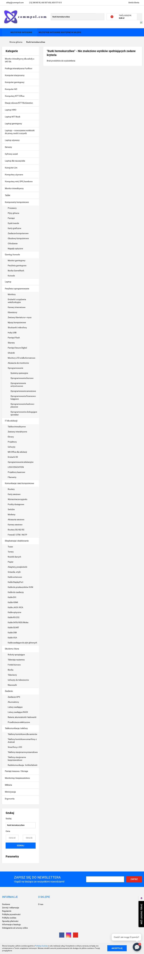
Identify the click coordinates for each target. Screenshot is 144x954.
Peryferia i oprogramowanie (17, 288)
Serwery (8, 147)
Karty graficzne (15, 228)
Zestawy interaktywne (17, 432)
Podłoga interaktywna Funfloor (18, 68)
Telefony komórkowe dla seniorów (22, 734)
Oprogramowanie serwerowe (23, 391)
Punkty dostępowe (16, 504)
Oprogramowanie (15, 368)
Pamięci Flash (14, 338)
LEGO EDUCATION (16, 467)
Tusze (10, 547)
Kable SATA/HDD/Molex (18, 622)
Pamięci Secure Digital (17, 348)
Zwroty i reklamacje (10, 907)
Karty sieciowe (14, 494)
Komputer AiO (11, 89)
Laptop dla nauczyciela (15, 161)
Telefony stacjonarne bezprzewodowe (17, 758)
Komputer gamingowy (14, 82)
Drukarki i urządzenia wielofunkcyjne (17, 300)
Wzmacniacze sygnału (17, 499)
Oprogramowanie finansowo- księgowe (23, 397)
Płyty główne (14, 213)
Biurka (11, 670)
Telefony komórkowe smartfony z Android (22, 740)
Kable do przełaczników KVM (20, 587)
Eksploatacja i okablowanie (17, 541)
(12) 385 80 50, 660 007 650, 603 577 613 (45, 3)
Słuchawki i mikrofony (17, 327)
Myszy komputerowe (17, 322)
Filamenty (12, 477)
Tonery (11, 552)
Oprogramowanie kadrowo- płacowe (23, 405)
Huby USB (12, 332)
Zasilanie (9, 691)
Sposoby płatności (10, 921)
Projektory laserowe (16, 472)
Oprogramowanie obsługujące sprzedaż (24, 413)
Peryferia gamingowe (17, 265)
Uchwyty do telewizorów (18, 680)
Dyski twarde (13, 223)
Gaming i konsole (12, 254)
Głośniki (11, 353)
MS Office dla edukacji (17, 452)
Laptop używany (12, 140)
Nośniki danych (14, 557)
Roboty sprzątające (16, 654)
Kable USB (12, 632)
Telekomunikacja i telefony (16, 728)
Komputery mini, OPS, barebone (19, 181)
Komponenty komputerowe (17, 202)
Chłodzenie (12, 243)
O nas (40, 904)
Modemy (11, 514)
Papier (10, 562)
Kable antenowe (15, 577)
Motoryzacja (10, 792)
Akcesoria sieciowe (16, 519)
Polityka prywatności (11, 914)
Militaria (8, 785)
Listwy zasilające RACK (18, 712)
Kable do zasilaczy (16, 592)
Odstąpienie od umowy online (15, 928)
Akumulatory (13, 702)
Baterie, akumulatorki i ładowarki (22, 717)
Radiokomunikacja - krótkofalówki (22, 765)
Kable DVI (12, 597)
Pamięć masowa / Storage (16, 771)
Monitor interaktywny (14, 188)
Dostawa (6, 904)
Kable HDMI (13, 602)
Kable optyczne (14, 612)
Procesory (12, 208)
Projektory (12, 442)
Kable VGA (12, 637)
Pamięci (11, 218)
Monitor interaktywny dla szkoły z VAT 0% (19, 60)
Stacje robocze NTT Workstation (19, 103)
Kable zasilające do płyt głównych (22, 643)
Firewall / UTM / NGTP (17, 535)
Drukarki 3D (13, 457)
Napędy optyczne (15, 248)
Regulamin (6, 911)
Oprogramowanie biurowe (22, 378)
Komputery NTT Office (14, 96)
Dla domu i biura (12, 649)
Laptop (8, 282)
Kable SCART (13, 627)
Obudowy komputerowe (18, 238)
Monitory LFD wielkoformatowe (21, 358)
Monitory (12, 294)
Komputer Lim (11, 168)
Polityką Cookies (41, 946)
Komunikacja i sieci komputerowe (19, 483)
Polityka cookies (9, 918)
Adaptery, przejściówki (17, 567)
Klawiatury (12, 312)
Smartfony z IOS (15, 747)
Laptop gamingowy (13, 123)
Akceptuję (117, 948)
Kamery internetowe (16, 307)
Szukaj (20, 845)
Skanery (11, 343)
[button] (10, 897)
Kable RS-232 (13, 617)
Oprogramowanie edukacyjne (20, 462)
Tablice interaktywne (17, 426)
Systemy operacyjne (19, 373)
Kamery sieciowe (15, 524)
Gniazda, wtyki (14, 572)
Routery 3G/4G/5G (16, 530)
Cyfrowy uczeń (11, 154)
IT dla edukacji (11, 421)
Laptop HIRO (10, 110)
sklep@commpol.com (15, 3)
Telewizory (12, 675)
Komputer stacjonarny (14, 75)
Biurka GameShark (16, 270)
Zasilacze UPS (14, 697)
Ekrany (11, 437)
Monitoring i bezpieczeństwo (17, 778)
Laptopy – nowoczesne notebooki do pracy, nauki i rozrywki (19, 131)
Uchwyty (11, 447)
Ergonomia (10, 799)
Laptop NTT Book (12, 117)
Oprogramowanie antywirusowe (18, 384)
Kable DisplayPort (15, 582)
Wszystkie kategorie (21, 32)
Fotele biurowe (14, 665)
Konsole (11, 276)
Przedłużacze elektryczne (19, 722)
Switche (11, 509)
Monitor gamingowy (16, 260)
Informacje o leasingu (11, 924)
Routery (11, 489)
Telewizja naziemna (16, 660)
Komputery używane (14, 174)
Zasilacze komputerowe (18, 233)
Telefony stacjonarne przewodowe (23, 752)
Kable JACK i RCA (15, 607)
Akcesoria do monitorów (18, 363)
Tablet (8, 195)
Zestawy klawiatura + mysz (20, 317)
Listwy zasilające (15, 707)
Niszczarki (12, 685)
